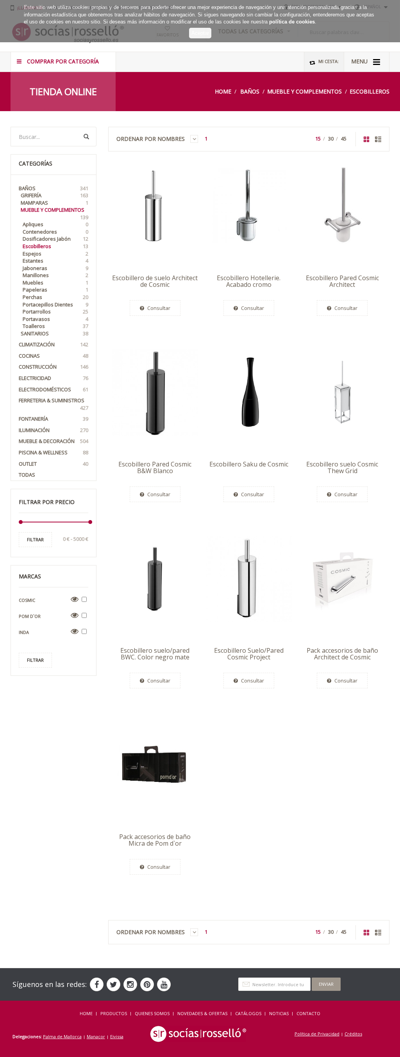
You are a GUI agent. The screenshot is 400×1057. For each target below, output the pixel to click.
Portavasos (55, 318)
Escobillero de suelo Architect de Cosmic (155, 281)
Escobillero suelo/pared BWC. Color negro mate (154, 654)
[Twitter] (113, 984)
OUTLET (53, 463)
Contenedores (55, 231)
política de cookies (292, 22)
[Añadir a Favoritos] (116, 219)
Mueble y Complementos (304, 91)
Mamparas (54, 202)
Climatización (53, 344)
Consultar (158, 308)
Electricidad (53, 378)
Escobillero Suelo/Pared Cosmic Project (249, 654)
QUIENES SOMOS (152, 1013)
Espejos (55, 253)
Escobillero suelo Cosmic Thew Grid (342, 467)
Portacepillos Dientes (55, 304)
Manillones (55, 275)
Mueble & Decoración (53, 441)
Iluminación (53, 430)
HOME (86, 1013)
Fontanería (53, 418)
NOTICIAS (279, 1013)
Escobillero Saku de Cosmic (248, 464)
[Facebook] (97, 984)
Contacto (308, 1013)
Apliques (55, 224)
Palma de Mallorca (62, 1036)
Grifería (54, 195)
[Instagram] (130, 984)
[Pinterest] (147, 984)
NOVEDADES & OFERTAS (202, 1013)
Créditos (353, 1034)
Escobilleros (369, 91)
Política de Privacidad (317, 1034)
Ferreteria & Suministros (53, 404)
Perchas (55, 297)
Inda (24, 632)
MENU (360, 61)
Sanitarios (54, 333)
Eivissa (116, 1036)
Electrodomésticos (53, 389)
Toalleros (55, 326)
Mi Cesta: (328, 61)
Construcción (53, 366)
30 (331, 138)
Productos (113, 1013)
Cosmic (27, 600)
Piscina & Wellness (53, 452)
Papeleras (55, 289)
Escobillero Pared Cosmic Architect (342, 281)
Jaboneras (55, 268)
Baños (249, 91)
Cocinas (53, 355)
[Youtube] (164, 984)
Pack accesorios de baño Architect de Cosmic (342, 654)
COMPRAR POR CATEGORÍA (62, 61)
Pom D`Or (30, 616)
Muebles (55, 282)
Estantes (55, 260)
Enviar (326, 984)
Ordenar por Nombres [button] (151, 138)
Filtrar (35, 539)
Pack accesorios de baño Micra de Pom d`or (155, 840)
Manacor (96, 1036)
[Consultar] (116, 200)
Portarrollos (55, 311)
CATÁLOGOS (248, 1013)
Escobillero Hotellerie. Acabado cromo (248, 281)
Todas (27, 474)
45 (343, 138)
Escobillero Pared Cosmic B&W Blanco (154, 467)
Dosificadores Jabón (55, 238)
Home (223, 91)
